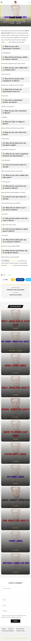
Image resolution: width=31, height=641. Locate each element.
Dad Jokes (11, 22)
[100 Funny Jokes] (15, 475)
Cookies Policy (20, 630)
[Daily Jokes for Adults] (15, 386)
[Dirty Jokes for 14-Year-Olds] (15, 320)
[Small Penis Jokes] (15, 364)
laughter (9, 265)
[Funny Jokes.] (15, 541)
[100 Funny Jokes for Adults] (15, 342)
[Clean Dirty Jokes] (15, 453)
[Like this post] (13, 279)
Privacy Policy (20, 628)
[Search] (29, 2)
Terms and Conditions (8, 630)
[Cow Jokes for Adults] (15, 519)
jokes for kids (13, 261)
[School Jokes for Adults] (15, 408)
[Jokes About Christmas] (15, 497)
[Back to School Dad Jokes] (15, 431)
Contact (4, 628)
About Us (11, 628)
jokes (6, 42)
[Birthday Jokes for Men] (15, 564)
